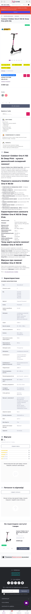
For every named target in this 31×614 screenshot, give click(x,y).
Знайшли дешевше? (5, 81)
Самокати (17, 16)
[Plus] (9, 103)
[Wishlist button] (24, 75)
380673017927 (8, 582)
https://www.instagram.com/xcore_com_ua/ (15, 582)
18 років (19, 297)
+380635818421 (15, 575)
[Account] (29, 1)
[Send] (28, 114)
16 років (19, 294)
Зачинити (15, 12)
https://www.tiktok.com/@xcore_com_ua (19, 582)
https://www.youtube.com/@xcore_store (22, 582)
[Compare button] (28, 75)
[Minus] (2, 103)
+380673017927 (15, 573)
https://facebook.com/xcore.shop (12, 582)
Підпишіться (24, 591)
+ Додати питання (15, 492)
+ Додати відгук (15, 446)
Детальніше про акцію (11, 9)
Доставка (8, 119)
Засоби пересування (8, 16)
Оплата (8, 142)
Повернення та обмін (12, 135)
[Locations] (27, 1)
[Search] (4, 1)
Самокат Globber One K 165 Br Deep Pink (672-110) (22, 532)
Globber (8, 67)
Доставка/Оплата (9, 271)
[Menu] (2, 1)
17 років (19, 296)
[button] (10, 60)
